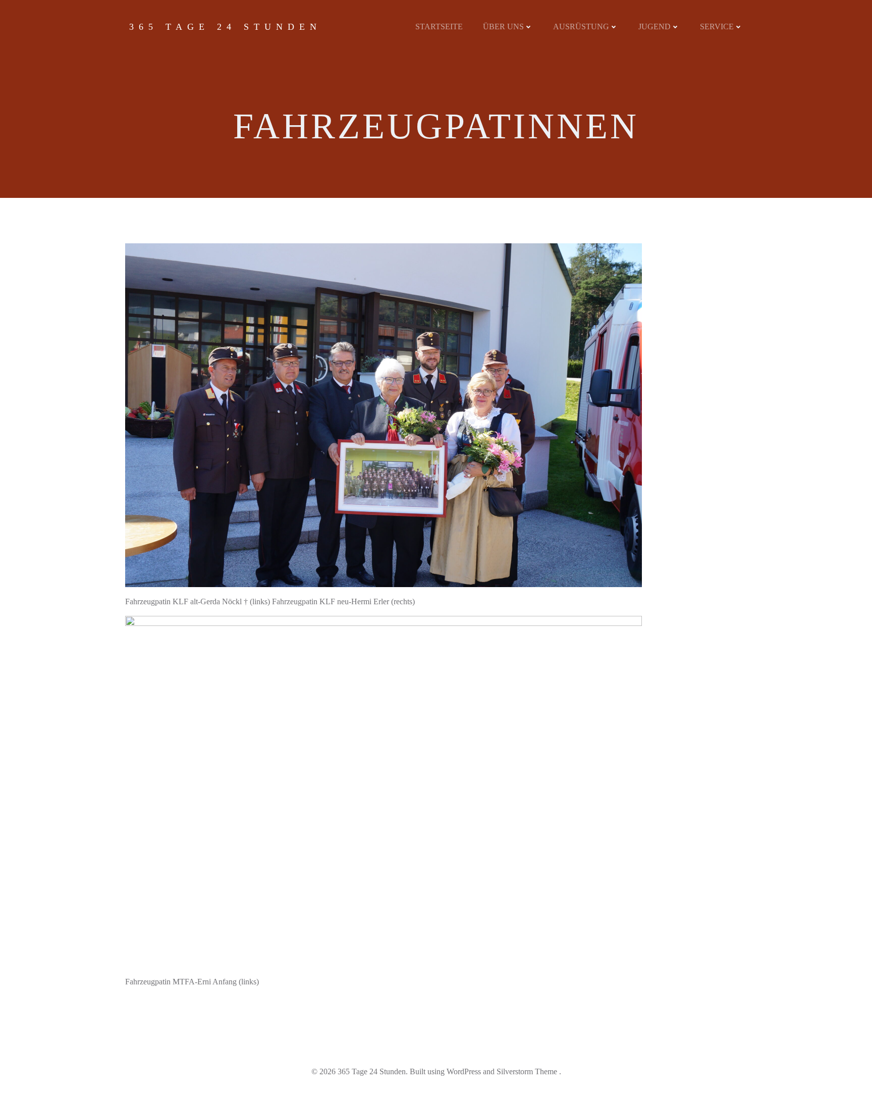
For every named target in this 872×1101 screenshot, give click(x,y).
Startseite (439, 26)
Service (717, 26)
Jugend (654, 26)
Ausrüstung (581, 26)
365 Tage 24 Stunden (225, 27)
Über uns (503, 26)
